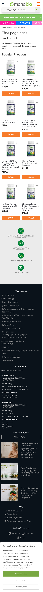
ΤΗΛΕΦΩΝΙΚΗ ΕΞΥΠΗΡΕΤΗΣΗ (21, 261)
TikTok (22, 538)
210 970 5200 (7, 380)
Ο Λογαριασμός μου (10, 357)
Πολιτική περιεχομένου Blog (17, 521)
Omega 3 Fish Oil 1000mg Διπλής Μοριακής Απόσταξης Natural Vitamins (30, 123)
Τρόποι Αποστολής (10, 306)
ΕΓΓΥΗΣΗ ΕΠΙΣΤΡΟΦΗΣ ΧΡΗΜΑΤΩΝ (21, 236)
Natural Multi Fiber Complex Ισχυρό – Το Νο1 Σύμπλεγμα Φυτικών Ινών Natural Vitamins (10, 165)
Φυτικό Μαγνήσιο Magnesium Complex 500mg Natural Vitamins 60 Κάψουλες (31, 83)
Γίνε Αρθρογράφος (13, 518)
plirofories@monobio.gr (14, 370)
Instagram (29, 533)
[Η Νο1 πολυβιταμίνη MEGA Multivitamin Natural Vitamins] (11, 68)
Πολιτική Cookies (9, 325)
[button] (38, 4)
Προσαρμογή (21, 580)
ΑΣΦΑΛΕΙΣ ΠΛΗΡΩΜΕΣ (21, 273)
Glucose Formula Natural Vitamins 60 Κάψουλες (29, 163)
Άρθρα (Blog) (10, 514)
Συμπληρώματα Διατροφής (18, 18)
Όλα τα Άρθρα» (20, 437)
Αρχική (4, 27)
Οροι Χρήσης (7, 299)
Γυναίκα (9, 23)
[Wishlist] (17, 61)
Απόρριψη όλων (20, 587)
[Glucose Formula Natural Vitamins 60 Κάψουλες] (31, 149)
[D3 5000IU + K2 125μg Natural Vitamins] (11, 108)
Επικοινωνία (7, 360)
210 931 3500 (7, 407)
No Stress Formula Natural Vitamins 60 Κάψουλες (9, 206)
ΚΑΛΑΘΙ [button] (31, 93)
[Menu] (5, 3)
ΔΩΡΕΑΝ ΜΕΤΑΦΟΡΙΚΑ (21, 248)
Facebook (16, 533)
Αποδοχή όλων (21, 574)
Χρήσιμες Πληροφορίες (12, 328)
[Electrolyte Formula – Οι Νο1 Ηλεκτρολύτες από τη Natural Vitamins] (31, 192)
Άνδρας (26, 23)
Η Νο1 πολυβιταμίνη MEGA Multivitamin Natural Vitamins (9, 82)
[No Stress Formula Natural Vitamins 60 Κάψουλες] (11, 192)
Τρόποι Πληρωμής (9, 302)
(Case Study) (12, 342)
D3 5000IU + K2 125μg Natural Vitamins (10, 121)
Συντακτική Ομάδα (13, 511)
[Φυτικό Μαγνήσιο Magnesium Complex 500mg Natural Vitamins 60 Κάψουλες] (31, 68)
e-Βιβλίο (5, 347)
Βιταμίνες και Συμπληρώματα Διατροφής (14, 334)
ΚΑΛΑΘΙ (11, 93)
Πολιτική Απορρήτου (11, 322)
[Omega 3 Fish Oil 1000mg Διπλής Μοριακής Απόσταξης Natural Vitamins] (31, 108)
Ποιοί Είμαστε (7, 295)
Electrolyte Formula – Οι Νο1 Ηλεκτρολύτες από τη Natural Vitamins (30, 207)
